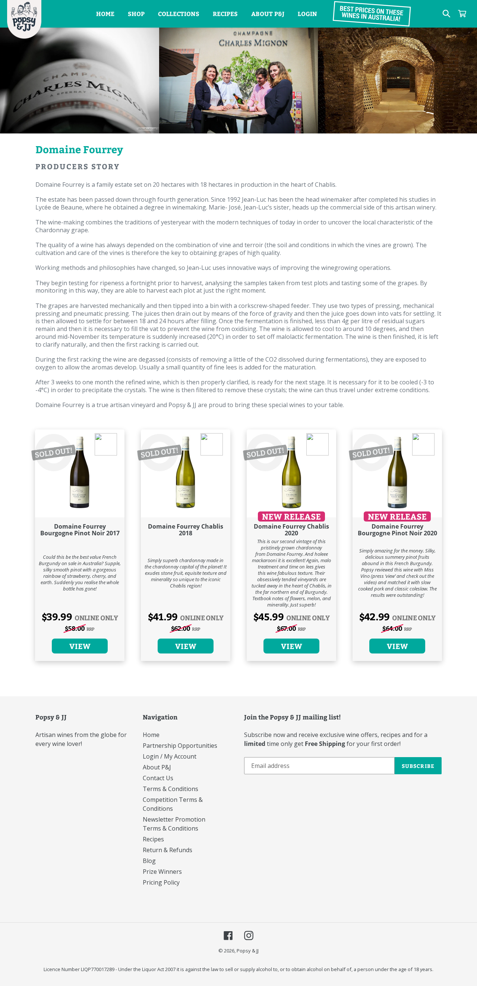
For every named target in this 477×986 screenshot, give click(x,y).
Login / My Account (169, 756)
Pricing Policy (161, 882)
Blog (149, 861)
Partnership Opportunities (180, 745)
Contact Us (158, 778)
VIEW (80, 646)
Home (151, 735)
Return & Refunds (167, 850)
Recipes (153, 839)
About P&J (157, 767)
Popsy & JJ (248, 950)
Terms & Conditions (170, 789)
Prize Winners (162, 871)
